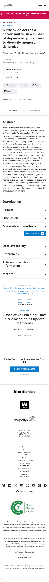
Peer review (35, 110)
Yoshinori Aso (8, 53)
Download (11, 85)
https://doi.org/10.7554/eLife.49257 (16, 62)
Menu (40, 5)
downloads (19, 99)
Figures (23, 110)
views (7, 99)
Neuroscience (8, 25)
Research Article (9, 22)
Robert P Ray (22, 53)
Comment (12, 92)
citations (33, 99)
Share (37, 85)
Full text (13, 110)
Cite (25, 85)
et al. (5, 55)
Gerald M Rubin (37, 53)
